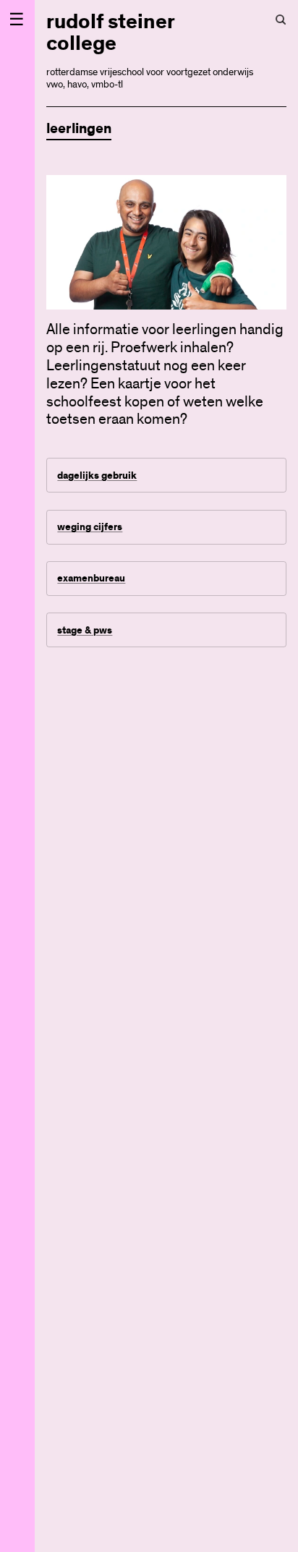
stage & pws (84, 630)
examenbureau (91, 578)
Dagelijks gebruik (97, 475)
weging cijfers (89, 527)
